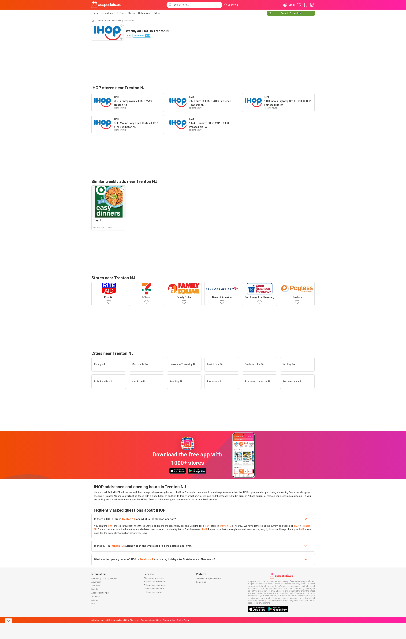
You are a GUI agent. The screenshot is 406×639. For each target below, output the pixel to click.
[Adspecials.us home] (106, 5)
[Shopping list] (312, 4)
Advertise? (96, 582)
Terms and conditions (151, 620)
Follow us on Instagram (154, 585)
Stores (131, 13)
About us (95, 596)
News (94, 603)
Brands (94, 589)
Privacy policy (169, 620)
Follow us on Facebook (154, 581)
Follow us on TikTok (153, 592)
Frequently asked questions (104, 578)
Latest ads (108, 13)
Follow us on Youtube (154, 588)
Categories (144, 13)
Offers (120, 13)
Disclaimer (135, 620)
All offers (95, 585)
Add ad (94, 600)
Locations (116, 21)
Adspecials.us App (100, 593)
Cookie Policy (183, 620)
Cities (157, 13)
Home (95, 13)
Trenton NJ (128, 519)
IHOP (107, 21)
